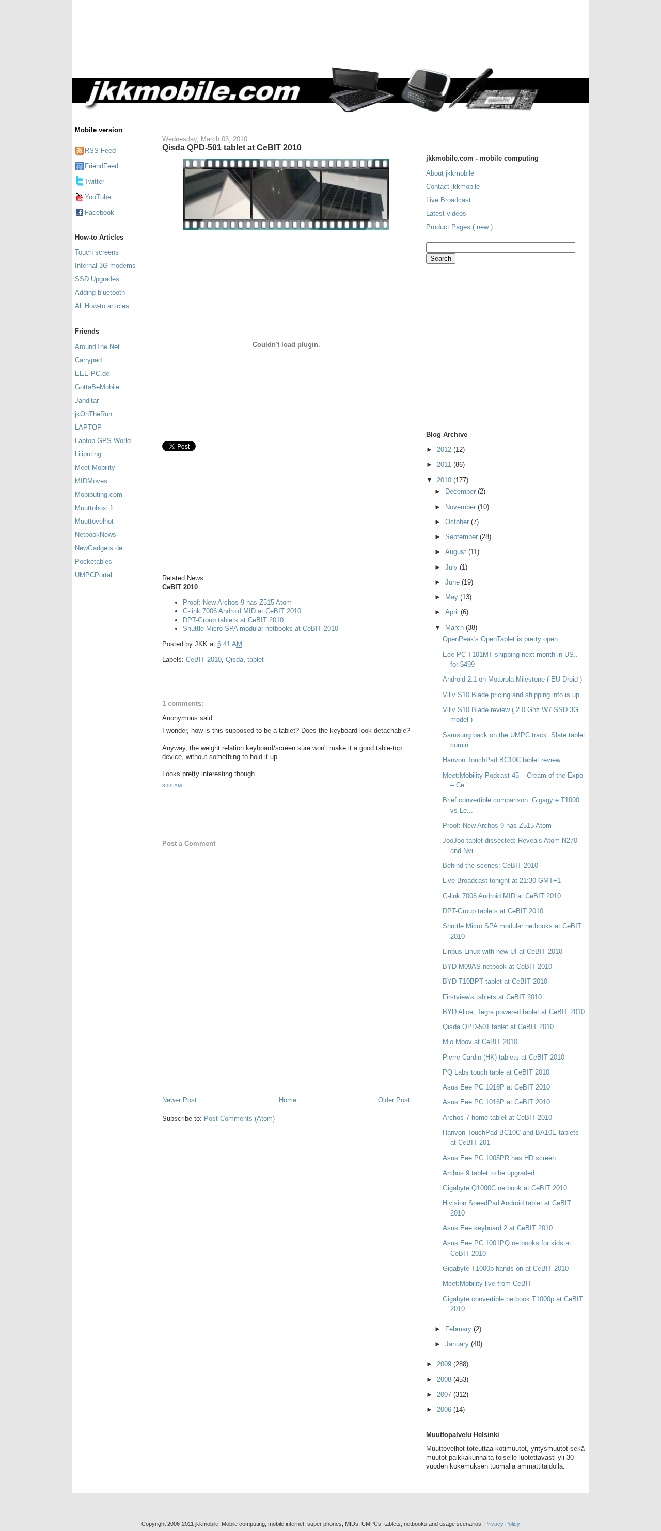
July (452, 567)
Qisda (234, 660)
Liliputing (88, 454)
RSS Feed (100, 150)
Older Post (394, 1100)
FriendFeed (101, 166)
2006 (445, 1409)
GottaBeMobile (97, 387)
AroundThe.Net (97, 347)
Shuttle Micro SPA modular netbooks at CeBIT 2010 (260, 629)
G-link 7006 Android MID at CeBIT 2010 (242, 611)
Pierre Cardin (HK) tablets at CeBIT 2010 (503, 1057)
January (458, 1344)
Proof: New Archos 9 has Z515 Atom (237, 602)
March (455, 628)
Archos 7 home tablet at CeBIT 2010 (497, 1118)
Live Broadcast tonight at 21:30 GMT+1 (502, 881)
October (458, 522)
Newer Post (179, 1100)
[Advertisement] (374, 40)
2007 (445, 1394)
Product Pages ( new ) (459, 227)
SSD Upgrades (97, 279)
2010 (445, 480)
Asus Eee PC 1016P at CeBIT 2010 (496, 1102)
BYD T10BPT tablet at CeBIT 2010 (495, 981)
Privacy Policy (502, 1524)
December (461, 491)
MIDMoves (91, 481)
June (453, 582)
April (453, 612)
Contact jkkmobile (453, 187)
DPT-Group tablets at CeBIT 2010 (233, 620)
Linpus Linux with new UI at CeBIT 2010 (502, 951)
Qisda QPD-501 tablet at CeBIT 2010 (232, 147)
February (459, 1329)
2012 (445, 449)
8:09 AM (172, 785)
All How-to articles (102, 306)
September (462, 537)
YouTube (98, 197)
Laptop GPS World (103, 441)
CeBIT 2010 (204, 660)
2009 (445, 1364)
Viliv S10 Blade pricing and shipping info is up (511, 695)
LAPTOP (88, 427)
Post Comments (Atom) (239, 1119)
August (456, 552)
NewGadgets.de (98, 548)
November (461, 507)
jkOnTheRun (93, 414)
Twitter (94, 181)
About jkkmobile (450, 173)
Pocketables (93, 561)
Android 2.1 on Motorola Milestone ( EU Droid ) (512, 679)
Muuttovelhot (94, 521)
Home (287, 1100)
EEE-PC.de (92, 373)
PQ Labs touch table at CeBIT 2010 (496, 1072)
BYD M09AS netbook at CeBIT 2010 (497, 966)
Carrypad (88, 360)
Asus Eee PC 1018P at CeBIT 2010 (496, 1087)
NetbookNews (95, 535)
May (452, 597)
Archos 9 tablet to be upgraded (488, 1173)
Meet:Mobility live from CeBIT (487, 1283)
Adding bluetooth (100, 292)
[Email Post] (245, 644)
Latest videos (446, 213)
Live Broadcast (448, 200)
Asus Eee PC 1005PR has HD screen (499, 1158)
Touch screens (97, 252)
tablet (255, 660)
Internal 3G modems (105, 266)
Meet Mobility (95, 467)
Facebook (99, 212)
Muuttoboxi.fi (94, 508)
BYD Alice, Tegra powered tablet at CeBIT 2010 (514, 1012)
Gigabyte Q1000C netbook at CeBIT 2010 (505, 1188)
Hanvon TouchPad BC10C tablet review (501, 760)
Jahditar (87, 400)
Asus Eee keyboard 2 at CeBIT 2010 (498, 1228)
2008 (445, 1379)
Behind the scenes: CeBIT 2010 (490, 866)
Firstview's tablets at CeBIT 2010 (492, 997)
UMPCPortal (93, 575)
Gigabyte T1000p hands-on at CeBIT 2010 (506, 1268)
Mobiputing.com (98, 494)
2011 (445, 464)
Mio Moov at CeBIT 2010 (480, 1042)
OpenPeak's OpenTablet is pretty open (500, 639)
